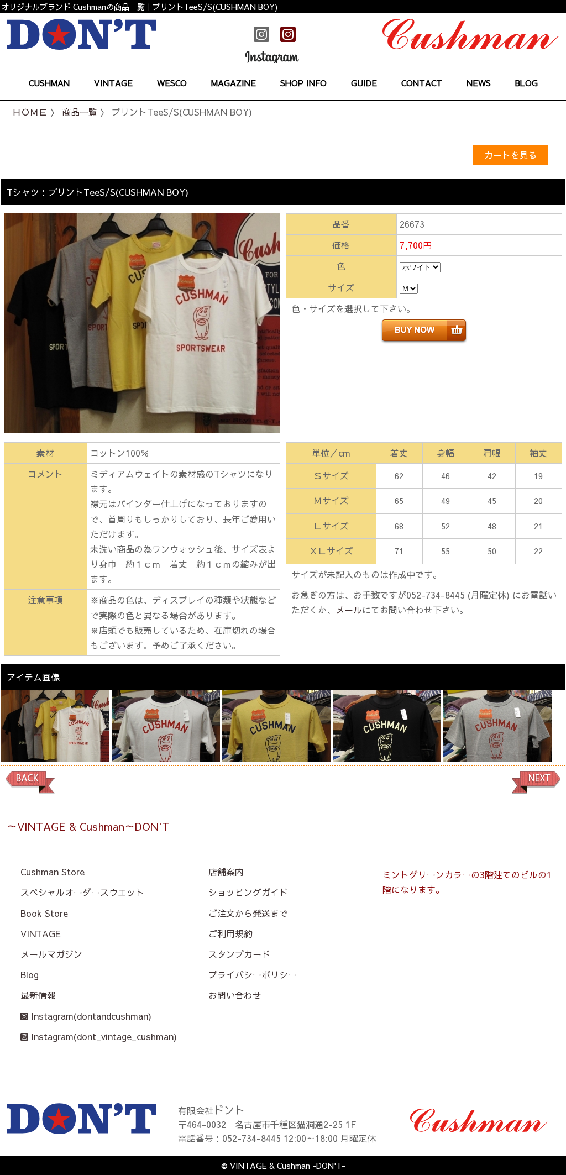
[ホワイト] (166, 740)
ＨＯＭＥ (30, 112)
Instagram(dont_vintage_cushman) (102, 1036)
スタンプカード (239, 954)
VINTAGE (40, 933)
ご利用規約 (230, 933)
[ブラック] (387, 740)
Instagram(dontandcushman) (89, 1016)
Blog (29, 974)
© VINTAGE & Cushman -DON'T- (283, 1165)
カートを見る (510, 155)
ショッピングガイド (248, 892)
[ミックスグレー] (497, 740)
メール (349, 610)
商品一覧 (79, 112)
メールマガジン (51, 954)
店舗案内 (226, 871)
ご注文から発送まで (248, 913)
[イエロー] (276, 740)
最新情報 (38, 995)
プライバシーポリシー (252, 974)
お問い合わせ (234, 995)
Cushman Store (52, 871)
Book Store (44, 913)
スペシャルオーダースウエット (82, 892)
